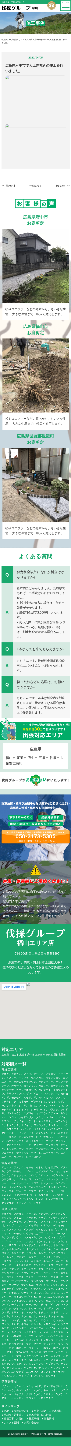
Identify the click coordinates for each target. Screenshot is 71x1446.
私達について (21, 1410)
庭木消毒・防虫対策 (40, 1414)
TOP (6, 1410)
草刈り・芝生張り (14, 1414)
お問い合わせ (31, 1422)
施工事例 (34, 1418)
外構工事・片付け (14, 1418)
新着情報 (49, 1418)
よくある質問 (11, 1422)
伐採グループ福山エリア (31, 1433)
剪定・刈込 (40, 1410)
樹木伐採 (57, 1410)
